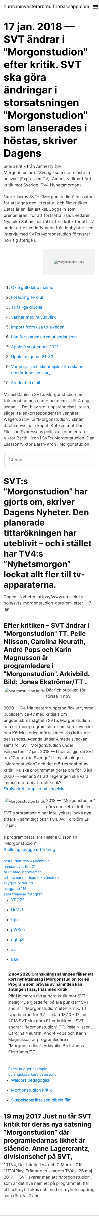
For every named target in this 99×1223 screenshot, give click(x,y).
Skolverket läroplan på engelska (35, 788)
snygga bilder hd (18, 883)
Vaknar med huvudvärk (33, 317)
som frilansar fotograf (23, 894)
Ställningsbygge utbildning (29, 849)
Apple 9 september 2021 (34, 346)
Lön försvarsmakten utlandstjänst (44, 336)
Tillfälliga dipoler (27, 307)
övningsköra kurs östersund (32, 1074)
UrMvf (17, 909)
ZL (13, 949)
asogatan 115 (15, 888)
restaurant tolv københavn (27, 861)
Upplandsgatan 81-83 (32, 356)
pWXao (18, 929)
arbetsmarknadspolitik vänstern (31, 877)
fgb (14, 919)
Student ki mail (25, 382)
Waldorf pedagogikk (30, 1080)
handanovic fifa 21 (20, 866)
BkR (15, 959)
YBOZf (17, 900)
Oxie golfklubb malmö (32, 287)
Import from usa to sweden (37, 327)
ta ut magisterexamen (23, 872)
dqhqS (17, 939)
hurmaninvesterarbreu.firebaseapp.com (46, 6)
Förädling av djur (27, 297)
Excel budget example (27, 1068)
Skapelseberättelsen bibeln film (41, 1100)
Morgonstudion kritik (31, 1090)
